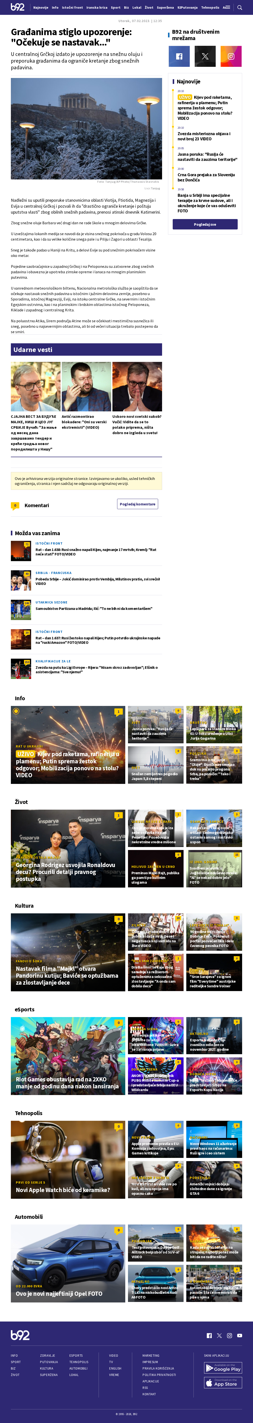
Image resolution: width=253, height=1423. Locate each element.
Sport (16, 1362)
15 (236, 854)
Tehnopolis (78, 1362)
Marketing (151, 1355)
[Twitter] (205, 56)
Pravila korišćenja (158, 1368)
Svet (136, 722)
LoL (19, 1072)
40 (26, 573)
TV (111, 1362)
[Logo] (17, 7)
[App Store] (223, 1383)
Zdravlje (47, 1355)
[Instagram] (231, 56)
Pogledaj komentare (137, 503)
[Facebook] (179, 56)
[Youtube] (239, 1335)
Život (15, 1375)
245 (27, 603)
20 (26, 632)
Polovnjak (142, 1241)
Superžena (49, 1375)
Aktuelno (199, 1033)
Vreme (114, 1375)
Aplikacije (151, 1381)
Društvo (198, 722)
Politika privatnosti (159, 1375)
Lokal (74, 1375)
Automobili (78, 1368)
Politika (198, 753)
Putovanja (49, 1362)
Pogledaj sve (205, 224)
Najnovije (40, 7)
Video (113, 1355)
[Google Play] (223, 1368)
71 (26, 544)
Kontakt (149, 1394)
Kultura (46, 1368)
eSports (76, 1355)
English (115, 1368)
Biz (13, 1368)
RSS (145, 1388)
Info (14, 1355)
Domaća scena (145, 1029)
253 (27, 662)
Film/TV (139, 925)
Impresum (150, 1362)
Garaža (197, 1241)
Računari (198, 1137)
